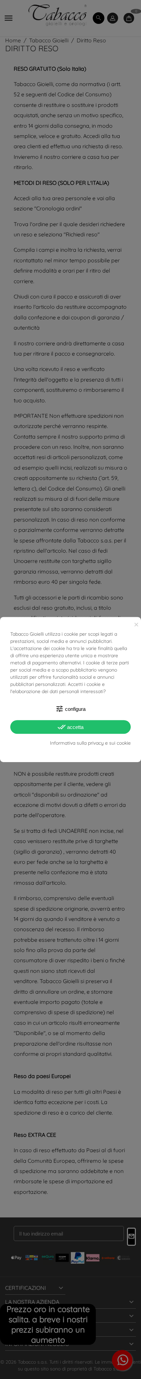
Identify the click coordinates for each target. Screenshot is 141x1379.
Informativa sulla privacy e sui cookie (90, 743)
